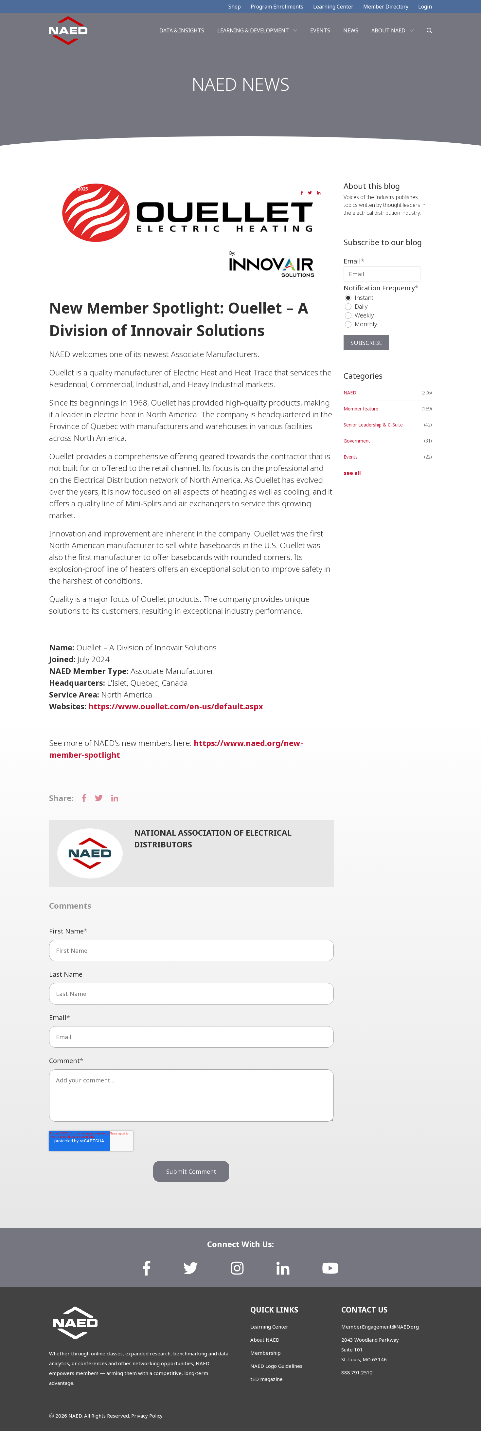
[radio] (385, 297)
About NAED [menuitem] (388, 30)
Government (357, 441)
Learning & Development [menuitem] (253, 30)
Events (351, 457)
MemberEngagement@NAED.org (380, 1326)
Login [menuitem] (425, 6)
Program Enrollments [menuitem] (277, 6)
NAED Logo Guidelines (276, 1366)
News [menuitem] (350, 30)
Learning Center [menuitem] (333, 6)
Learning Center (269, 1326)
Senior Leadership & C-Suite (373, 425)
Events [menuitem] (320, 30)
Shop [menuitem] (234, 6)
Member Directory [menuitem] (385, 6)
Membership (265, 1352)
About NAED (264, 1339)
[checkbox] (382, 311)
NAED (68, 283)
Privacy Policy (147, 1415)
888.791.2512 (357, 1372)
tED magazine (266, 1379)
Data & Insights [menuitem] (181, 30)
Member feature (99, 283)
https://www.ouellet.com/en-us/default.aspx (175, 706)
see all (352, 473)
